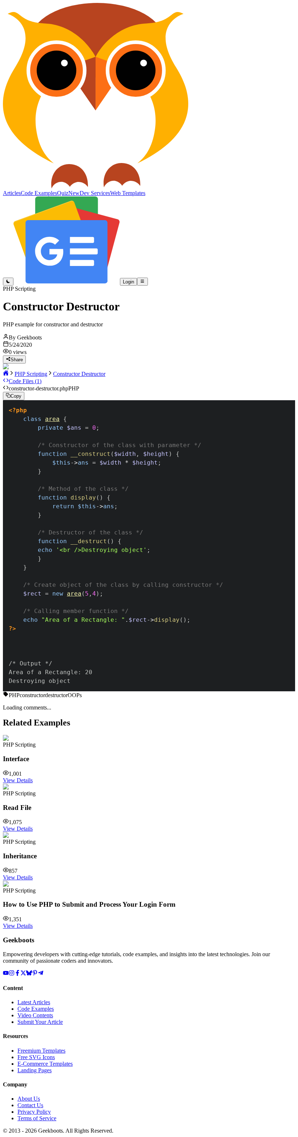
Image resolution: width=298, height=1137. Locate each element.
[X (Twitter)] (23, 974)
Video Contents (35, 1015)
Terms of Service (36, 1118)
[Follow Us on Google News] (66, 281)
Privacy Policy (34, 1112)
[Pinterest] (35, 974)
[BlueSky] (29, 974)
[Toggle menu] (142, 282)
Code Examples (35, 1009)
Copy (16, 396)
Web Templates (127, 193)
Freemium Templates (41, 1050)
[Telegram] (41, 974)
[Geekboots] (95, 186)
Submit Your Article (40, 1022)
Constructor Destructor (79, 374)
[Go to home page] (6, 374)
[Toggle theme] (8, 282)
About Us (28, 1099)
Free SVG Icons (36, 1057)
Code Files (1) (25, 381)
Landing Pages (34, 1070)
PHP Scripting (31, 374)
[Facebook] (17, 974)
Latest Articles (33, 1002)
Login (128, 282)
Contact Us (30, 1105)
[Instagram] (12, 974)
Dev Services (95, 193)
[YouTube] (6, 974)
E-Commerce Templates (45, 1064)
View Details (18, 780)
